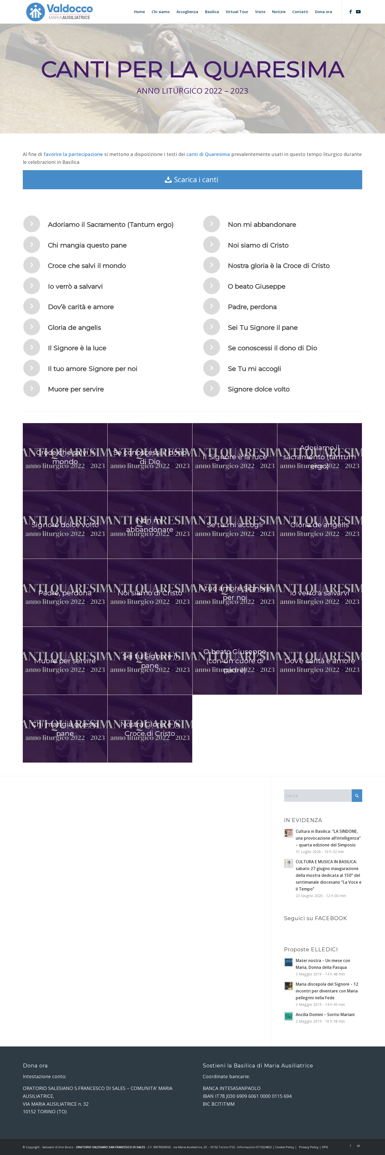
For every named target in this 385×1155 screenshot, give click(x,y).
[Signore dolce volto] (211, 388)
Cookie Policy (284, 1147)
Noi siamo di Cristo (258, 245)
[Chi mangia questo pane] (31, 244)
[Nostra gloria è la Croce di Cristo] (211, 265)
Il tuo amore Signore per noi (93, 369)
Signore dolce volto (259, 389)
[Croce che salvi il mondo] (31, 265)
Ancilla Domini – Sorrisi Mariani (325, 1014)
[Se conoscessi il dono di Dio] (211, 347)
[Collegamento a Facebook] (350, 11)
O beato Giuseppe (256, 286)
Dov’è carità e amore (81, 307)
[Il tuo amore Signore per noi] (31, 368)
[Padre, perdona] (211, 306)
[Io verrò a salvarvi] (31, 285)
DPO (325, 1147)
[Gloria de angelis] (31, 327)
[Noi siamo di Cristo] (211, 244)
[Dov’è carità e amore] (31, 306)
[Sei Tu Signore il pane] (211, 327)
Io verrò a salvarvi (75, 286)
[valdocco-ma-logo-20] (59, 12)
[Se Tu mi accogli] (211, 368)
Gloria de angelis (74, 327)
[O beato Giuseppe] (211, 285)
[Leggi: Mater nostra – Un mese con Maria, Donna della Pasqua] (288, 962)
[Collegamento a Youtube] (358, 11)
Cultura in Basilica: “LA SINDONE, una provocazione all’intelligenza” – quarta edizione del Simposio (328, 838)
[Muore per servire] (31, 388)
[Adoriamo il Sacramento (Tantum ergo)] (31, 223)
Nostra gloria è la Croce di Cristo (279, 265)
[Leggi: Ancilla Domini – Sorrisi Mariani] (288, 1016)
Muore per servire (76, 389)
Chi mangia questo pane (87, 245)
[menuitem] (139, 12)
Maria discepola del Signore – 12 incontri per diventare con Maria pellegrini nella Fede (327, 990)
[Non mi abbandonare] (211, 223)
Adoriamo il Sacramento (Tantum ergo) (111, 224)
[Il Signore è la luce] (31, 347)
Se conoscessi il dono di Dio (272, 348)
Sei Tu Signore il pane (263, 327)
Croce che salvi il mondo (87, 265)
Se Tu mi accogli (254, 369)
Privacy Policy (308, 1147)
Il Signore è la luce (77, 348)
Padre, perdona (252, 307)
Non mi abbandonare (262, 224)
